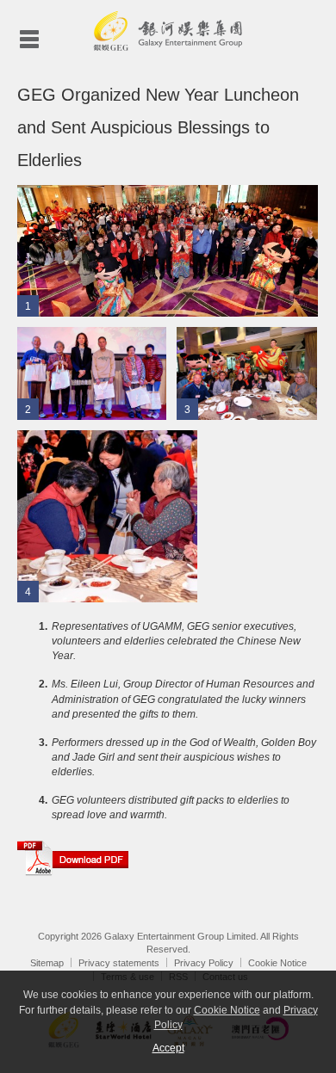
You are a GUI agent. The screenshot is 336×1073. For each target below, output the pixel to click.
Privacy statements (118, 963)
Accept (168, 1048)
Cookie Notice (277, 963)
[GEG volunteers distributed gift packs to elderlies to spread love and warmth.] (107, 515)
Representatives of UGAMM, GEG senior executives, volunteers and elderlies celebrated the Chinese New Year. (176, 641)
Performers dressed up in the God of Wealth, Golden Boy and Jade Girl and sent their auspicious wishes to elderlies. (184, 757)
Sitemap (47, 963)
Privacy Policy (203, 963)
